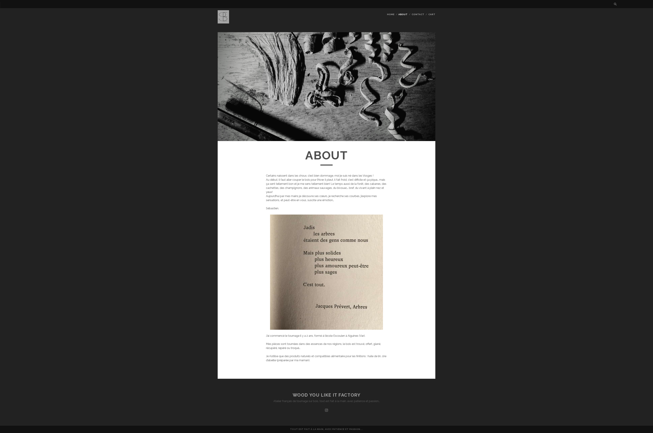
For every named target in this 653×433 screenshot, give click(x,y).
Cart (431, 14)
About (403, 14)
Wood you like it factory (326, 395)
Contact (418, 14)
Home (391, 14)
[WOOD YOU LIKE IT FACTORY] (223, 21)
